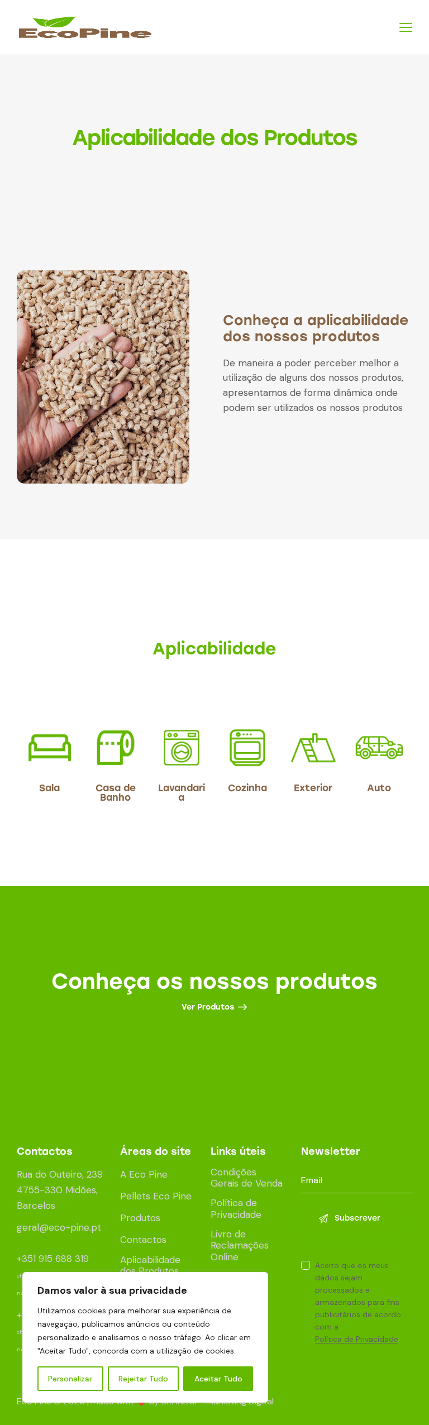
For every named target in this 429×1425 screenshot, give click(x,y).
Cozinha (247, 788)
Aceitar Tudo (218, 1379)
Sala (49, 788)
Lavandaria (181, 792)
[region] (145, 1337)
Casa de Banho (116, 792)
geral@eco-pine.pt (59, 1227)
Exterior (313, 788)
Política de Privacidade (356, 1339)
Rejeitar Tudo (143, 1379)
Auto (379, 788)
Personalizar (70, 1379)
